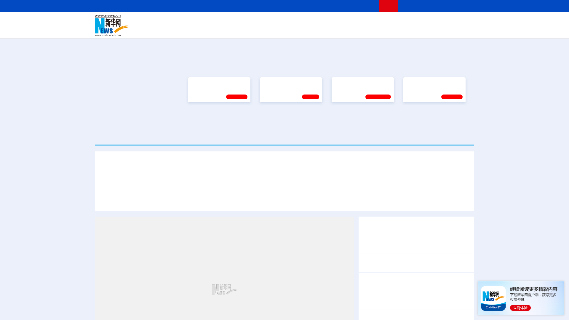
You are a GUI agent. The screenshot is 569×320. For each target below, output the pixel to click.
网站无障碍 (364, 6)
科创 (337, 21)
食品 (198, 30)
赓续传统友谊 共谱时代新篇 (216, 170)
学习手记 (236, 184)
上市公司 (443, 30)
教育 (317, 21)
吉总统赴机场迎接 (263, 252)
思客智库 (284, 21)
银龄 (293, 30)
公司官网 (140, 25)
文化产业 (461, 30)
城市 (321, 30)
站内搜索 (439, 6)
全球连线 (303, 21)
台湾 (270, 21)
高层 (200, 21)
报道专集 (452, 118)
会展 (350, 30)
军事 (398, 21)
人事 (220, 21)
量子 (347, 21)
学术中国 (261, 30)
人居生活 (212, 30)
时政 (210, 21)
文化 (367, 21)
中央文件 (462, 21)
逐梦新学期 (416, 170)
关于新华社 (230, 6)
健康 (387, 21)
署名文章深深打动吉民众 (368, 252)
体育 (357, 21)
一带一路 (412, 30)
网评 (250, 21)
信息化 (227, 30)
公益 (398, 30)
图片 (427, 21)
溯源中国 (307, 30)
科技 (327, 21)
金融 (179, 30)
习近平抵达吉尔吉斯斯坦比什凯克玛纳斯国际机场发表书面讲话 (172, 252)
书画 (377, 21)
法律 (448, 21)
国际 (230, 21)
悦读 (388, 30)
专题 (458, 252)
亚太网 (428, 30)
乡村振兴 (279, 30)
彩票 (359, 30)
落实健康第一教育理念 (355, 170)
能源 (340, 30)
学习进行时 (184, 21)
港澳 (260, 21)
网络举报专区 (463, 6)
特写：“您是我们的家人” (312, 252)
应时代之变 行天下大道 (424, 252)
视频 (418, 21)
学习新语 (452, 184)
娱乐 (369, 30)
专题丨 (369, 294)
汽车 (188, 30)
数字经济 (243, 30)
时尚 (379, 30)
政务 (438, 21)
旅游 (331, 30)
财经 (240, 21)
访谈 (408, 21)
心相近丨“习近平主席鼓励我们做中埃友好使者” (410, 316)
